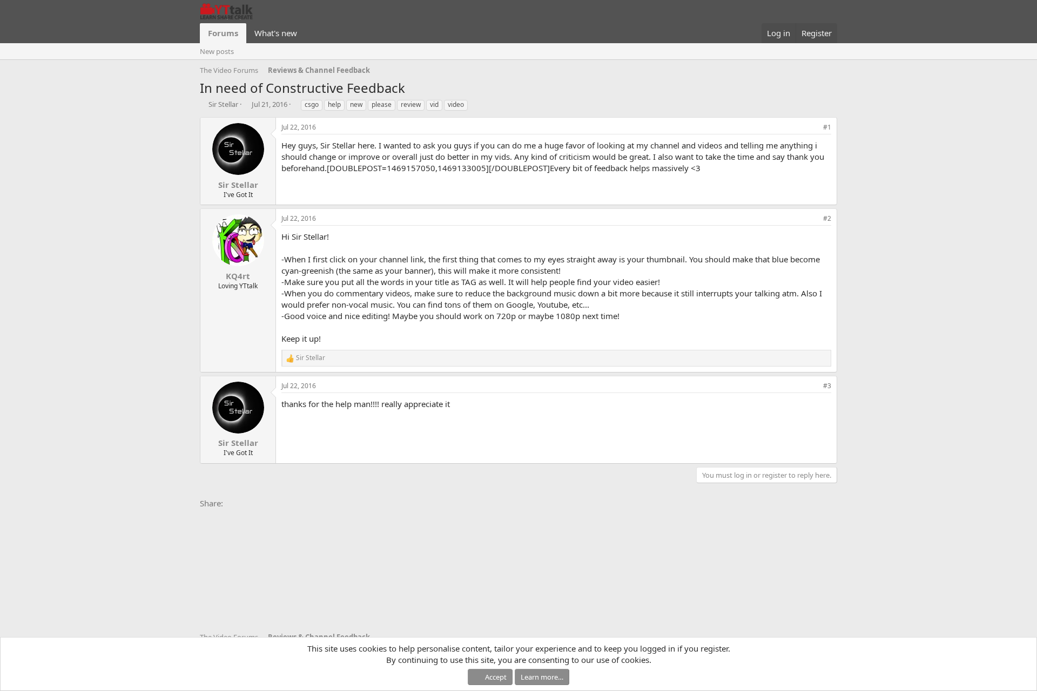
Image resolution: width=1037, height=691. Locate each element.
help (334, 104)
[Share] (812, 127)
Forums (223, 33)
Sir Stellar (223, 104)
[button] (305, 33)
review (411, 104)
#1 (827, 127)
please (382, 104)
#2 (827, 218)
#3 (827, 385)
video (456, 104)
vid (434, 104)
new (356, 104)
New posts (217, 51)
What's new (275, 33)
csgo (312, 104)
